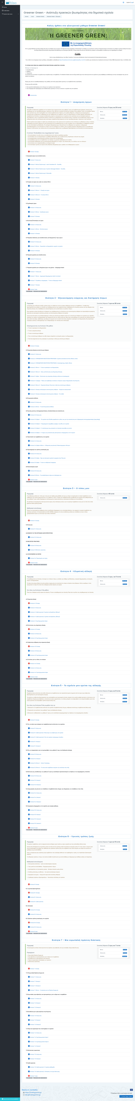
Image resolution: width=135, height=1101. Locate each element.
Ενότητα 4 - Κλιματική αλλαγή (76, 571)
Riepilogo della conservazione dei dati (122, 1093)
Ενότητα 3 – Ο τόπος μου (76, 488)
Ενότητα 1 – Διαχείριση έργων (76, 102)
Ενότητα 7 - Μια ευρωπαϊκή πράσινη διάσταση (76, 940)
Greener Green (40, 16)
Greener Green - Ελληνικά (53, 16)
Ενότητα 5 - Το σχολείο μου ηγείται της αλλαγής (76, 685)
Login (132, 2)
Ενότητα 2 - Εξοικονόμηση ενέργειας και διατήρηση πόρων (76, 298)
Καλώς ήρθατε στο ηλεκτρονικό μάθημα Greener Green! (76, 25)
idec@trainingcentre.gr (33, 1095)
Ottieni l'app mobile (126, 1096)
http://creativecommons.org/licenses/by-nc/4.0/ (72, 60)
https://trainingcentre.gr (33, 1092)
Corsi (32, 16)
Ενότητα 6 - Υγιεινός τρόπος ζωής (76, 836)
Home (26, 16)
